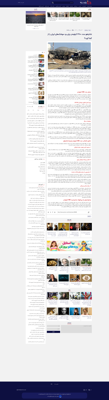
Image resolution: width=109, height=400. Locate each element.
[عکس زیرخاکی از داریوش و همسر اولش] (86, 311)
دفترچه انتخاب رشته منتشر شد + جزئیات (33, 84)
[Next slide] (44, 17)
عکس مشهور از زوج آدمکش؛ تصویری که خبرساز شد (86, 19)
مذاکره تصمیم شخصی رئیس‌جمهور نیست (37, 330)
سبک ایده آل (42, 164)
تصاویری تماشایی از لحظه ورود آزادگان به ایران (34, 25)
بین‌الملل (76, 6)
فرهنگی (67, 6)
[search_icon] (53, 3)
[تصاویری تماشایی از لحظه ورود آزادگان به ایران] (34, 17)
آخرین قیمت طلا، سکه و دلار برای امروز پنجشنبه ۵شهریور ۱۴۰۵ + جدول (33, 57)
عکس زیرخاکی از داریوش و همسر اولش (86, 317)
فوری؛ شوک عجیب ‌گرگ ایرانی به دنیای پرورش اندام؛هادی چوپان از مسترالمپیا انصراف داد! (86, 303)
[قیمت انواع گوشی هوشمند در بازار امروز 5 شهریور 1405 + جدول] (41, 66)
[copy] (88, 212)
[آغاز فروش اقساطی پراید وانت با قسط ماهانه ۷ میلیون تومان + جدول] (41, 79)
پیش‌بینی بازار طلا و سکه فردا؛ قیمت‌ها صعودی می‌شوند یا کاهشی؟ (33, 89)
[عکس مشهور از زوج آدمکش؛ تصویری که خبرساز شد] (86, 14)
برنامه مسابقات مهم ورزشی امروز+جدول (33, 70)
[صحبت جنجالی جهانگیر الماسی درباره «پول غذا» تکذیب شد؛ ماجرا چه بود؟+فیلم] (52, 14)
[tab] (38, 28)
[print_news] (55, 212)
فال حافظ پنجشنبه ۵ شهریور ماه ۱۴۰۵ (86, 283)
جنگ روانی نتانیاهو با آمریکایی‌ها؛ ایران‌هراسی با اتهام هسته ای (74, 234)
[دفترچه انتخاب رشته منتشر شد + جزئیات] (41, 84)
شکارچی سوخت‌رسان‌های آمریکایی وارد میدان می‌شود (35, 208)
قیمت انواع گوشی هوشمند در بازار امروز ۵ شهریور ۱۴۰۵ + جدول (33, 66)
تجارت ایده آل (42, 169)
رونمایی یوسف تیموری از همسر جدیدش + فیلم (35, 114)
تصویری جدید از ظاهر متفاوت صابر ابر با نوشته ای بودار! (63, 318)
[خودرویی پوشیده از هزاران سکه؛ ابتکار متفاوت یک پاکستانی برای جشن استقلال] (75, 14)
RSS (19, 2)
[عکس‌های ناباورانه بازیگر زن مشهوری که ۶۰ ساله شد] (75, 311)
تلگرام (86, 390)
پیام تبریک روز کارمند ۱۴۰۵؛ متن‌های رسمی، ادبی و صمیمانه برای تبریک (75, 302)
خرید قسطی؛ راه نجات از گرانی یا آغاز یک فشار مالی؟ (36, 266)
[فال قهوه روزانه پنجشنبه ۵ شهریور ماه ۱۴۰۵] (75, 278)
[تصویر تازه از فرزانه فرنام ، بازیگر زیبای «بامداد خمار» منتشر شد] (63, 296)
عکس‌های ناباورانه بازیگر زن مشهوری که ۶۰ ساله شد (75, 317)
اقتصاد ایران (42, 162)
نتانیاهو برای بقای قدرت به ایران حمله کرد (85, 233)
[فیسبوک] (52, 212)
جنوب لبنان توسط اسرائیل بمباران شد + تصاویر (36, 200)
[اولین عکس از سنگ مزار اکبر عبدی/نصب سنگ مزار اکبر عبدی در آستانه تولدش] (52, 296)
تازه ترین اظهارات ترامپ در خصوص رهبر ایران (35, 120)
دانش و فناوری (58, 6)
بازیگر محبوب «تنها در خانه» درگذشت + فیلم (36, 116)
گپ (90, 390)
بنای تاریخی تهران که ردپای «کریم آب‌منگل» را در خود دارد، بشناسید (63, 19)
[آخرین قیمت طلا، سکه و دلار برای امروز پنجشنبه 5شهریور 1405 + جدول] (41, 56)
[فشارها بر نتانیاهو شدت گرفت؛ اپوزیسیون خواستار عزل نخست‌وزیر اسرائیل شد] (63, 226)
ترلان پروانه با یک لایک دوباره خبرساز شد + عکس (35, 118)
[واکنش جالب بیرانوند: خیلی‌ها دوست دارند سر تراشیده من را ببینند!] (41, 61)
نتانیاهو (89, 216)
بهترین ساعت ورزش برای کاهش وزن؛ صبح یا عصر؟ (36, 296)
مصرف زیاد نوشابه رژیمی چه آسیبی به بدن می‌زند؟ (36, 298)
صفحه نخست (89, 6)
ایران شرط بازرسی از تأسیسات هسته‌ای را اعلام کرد (36, 341)
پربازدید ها (40, 106)
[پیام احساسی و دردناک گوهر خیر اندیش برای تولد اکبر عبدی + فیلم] (52, 278)
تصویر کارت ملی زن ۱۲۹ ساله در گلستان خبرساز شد (36, 206)
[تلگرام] (50, 212)
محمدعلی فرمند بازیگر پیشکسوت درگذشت (36, 139)
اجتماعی (71, 6)
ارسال (53, 332)
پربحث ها (29, 106)
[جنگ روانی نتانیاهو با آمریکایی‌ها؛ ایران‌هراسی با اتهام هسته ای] (75, 226)
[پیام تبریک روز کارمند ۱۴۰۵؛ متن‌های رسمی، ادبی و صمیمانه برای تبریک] (75, 296)
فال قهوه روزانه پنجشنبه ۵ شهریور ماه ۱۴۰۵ (75, 283)
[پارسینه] (85, 2)
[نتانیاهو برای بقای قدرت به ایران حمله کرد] (86, 226)
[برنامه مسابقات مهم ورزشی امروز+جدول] (41, 70)
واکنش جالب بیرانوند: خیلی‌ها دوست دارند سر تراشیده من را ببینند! (33, 61)
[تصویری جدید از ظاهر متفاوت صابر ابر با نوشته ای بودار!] (63, 311)
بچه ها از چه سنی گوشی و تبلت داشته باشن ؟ (35, 123)
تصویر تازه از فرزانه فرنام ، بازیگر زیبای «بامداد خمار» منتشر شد (64, 302)
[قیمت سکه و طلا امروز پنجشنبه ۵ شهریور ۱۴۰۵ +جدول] (52, 262)
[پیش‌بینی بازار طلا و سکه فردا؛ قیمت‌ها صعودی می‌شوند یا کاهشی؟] (41, 88)
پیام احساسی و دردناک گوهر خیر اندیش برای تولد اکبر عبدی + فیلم (52, 284)
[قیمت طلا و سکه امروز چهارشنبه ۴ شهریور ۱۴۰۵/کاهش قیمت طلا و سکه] (52, 311)
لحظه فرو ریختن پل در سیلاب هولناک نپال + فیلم (36, 221)
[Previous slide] (27, 17)
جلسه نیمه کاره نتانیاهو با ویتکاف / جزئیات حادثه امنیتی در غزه (51, 234)
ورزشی (63, 6)
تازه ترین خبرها (42, 171)
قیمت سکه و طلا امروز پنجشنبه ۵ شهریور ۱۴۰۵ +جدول (53, 269)
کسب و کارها (41, 6)
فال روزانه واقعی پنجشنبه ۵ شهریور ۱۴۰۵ (63, 283)
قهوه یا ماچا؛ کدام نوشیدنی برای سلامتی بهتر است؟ (36, 237)
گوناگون (89, 9)
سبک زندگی (52, 6)
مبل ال (44, 173)
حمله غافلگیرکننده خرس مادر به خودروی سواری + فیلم (35, 250)
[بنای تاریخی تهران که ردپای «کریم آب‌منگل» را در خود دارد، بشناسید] (63, 14)
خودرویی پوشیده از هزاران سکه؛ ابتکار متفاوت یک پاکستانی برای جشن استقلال (75, 19)
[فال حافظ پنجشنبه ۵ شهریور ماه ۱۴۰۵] (86, 278)
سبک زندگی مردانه (41, 167)
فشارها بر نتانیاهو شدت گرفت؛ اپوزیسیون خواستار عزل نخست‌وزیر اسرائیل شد (62, 234)
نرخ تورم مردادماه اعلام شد (40, 328)
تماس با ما (22, 2)
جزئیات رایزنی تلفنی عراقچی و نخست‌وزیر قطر (37, 202)
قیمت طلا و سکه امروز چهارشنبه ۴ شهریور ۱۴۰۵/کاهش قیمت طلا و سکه (52, 318)
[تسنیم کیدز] (69, 246)
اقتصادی (84, 6)
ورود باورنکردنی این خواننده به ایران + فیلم (37, 198)
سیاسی (80, 6)
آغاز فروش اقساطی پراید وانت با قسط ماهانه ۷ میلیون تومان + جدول (33, 80)
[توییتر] (48, 212)
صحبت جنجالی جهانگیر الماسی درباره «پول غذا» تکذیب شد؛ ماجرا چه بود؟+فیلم (52, 19)
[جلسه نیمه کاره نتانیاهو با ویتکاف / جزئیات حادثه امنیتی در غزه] (52, 226)
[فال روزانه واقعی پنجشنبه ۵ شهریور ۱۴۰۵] (63, 278)
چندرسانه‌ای (47, 6)
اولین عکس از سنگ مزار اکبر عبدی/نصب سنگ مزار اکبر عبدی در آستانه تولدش (52, 302)
